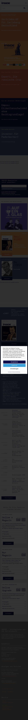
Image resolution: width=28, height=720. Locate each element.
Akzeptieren (14, 362)
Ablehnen (14, 365)
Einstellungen (14, 368)
